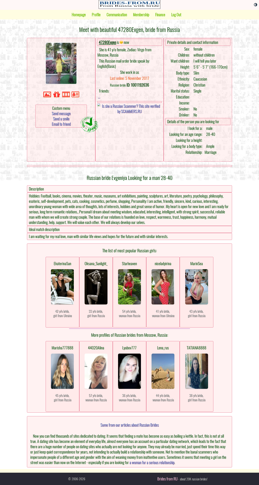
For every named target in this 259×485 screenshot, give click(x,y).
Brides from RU (167, 478)
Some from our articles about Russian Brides (129, 425)
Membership (141, 14)
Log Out (176, 14)
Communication (117, 14)
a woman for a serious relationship (152, 462)
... (99, 96)
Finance (160, 14)
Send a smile (61, 118)
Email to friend (61, 124)
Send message (61, 113)
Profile (96, 14)
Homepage (79, 14)
